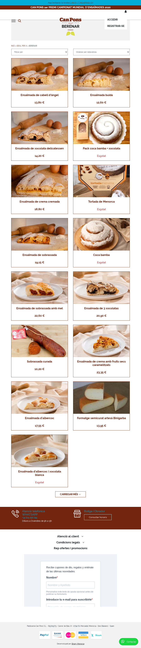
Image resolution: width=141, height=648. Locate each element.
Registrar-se (115, 26)
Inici (13, 46)
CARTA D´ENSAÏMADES (81, 2)
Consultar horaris (98, 517)
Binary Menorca (78, 644)
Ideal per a (22, 46)
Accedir (112, 19)
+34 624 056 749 (29, 517)
